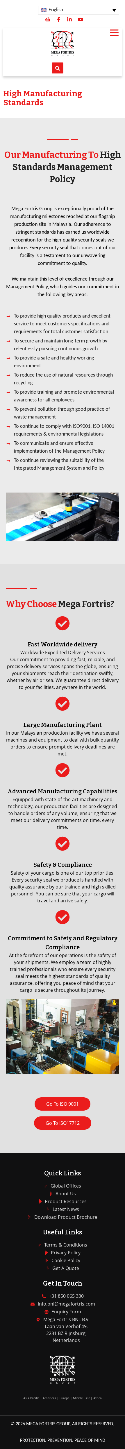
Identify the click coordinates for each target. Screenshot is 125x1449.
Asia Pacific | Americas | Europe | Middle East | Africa (62, 1398)
